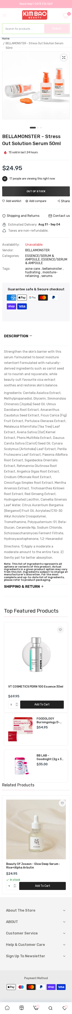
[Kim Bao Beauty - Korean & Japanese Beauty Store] (34, 15)
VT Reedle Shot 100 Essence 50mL (32, 686)
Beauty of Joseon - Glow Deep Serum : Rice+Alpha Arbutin (33, 865)
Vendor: (8, 250)
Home (6, 38)
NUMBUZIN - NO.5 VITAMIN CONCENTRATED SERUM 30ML (49, 720)
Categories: (10, 256)
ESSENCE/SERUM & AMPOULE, (39, 257)
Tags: (6, 269)
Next (63, 668)
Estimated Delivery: (22, 224)
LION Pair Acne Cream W (47, 757)
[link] (60, 629)
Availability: (11, 244)
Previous (9, 668)
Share (65, 201)
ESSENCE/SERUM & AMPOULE (46, 261)
